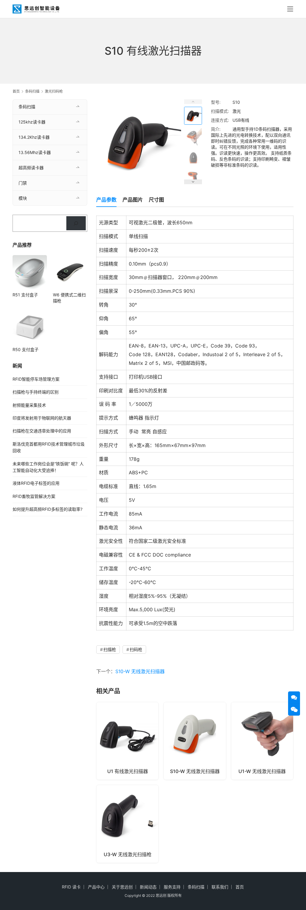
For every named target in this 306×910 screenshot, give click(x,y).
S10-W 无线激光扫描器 (140, 671)
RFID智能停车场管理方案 (36, 379)
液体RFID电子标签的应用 (36, 483)
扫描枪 (109, 649)
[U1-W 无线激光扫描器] (262, 741)
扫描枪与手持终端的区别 (36, 391)
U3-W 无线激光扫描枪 (128, 854)
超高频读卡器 (31, 167)
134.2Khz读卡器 (34, 137)
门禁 (23, 182)
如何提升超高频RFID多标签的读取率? (47, 509)
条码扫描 (27, 106)
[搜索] (76, 223)
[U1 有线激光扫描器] (127, 741)
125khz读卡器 (32, 121)
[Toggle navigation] (290, 9)
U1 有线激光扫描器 (127, 771)
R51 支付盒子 (25, 294)
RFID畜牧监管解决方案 (34, 496)
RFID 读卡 (71, 886)
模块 (23, 198)
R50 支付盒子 (26, 349)
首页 (16, 91)
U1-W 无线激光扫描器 (262, 771)
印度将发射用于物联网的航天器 (42, 417)
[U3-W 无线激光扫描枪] (127, 823)
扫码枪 (136, 649)
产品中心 (96, 886)
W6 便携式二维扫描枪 (69, 297)
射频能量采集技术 (29, 405)
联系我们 (220, 886)
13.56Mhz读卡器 (35, 152)
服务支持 (172, 886)
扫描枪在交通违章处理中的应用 (42, 430)
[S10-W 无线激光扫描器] (195, 741)
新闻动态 (148, 886)
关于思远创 (122, 886)
